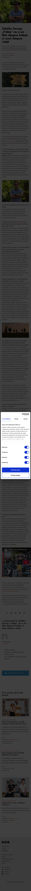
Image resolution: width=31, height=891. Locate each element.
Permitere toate (15, 470)
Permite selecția (15, 475)
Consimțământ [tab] (6, 418)
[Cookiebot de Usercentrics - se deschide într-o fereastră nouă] (22, 414)
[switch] (26, 452)
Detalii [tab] (16, 418)
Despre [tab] (26, 418)
